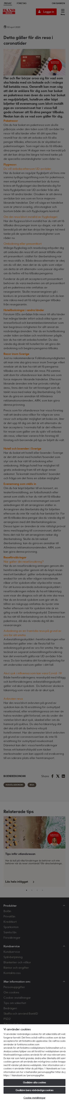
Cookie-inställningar (34, 1097)
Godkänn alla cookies (34, 1082)
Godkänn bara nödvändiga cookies (34, 1090)
